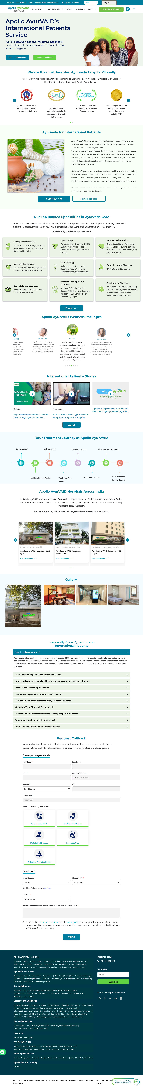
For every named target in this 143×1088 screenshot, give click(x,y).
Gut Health (44, 1029)
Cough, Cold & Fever (21, 1029)
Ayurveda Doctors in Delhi (66, 990)
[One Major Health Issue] (72, 816)
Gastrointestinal (46, 1008)
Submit (71, 937)
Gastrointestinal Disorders (119, 265)
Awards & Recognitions (22, 1058)
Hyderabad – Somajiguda (58, 967)
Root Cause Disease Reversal (65, 1046)
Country (26, 784)
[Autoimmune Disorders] (101, 289)
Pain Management (57, 1026)
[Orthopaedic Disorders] (8, 246)
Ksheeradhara (48, 976)
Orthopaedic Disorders (24, 241)
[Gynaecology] (55, 246)
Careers (59, 1058)
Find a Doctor (21, 3)
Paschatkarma (27, 979)
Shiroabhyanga (57, 979)
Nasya (66, 976)
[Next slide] (128, 100)
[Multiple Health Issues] (39, 835)
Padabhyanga (86, 976)
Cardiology (65, 1005)
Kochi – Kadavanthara (35, 964)
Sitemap (17, 1067)
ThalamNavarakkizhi (84, 979)
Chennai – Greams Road (77, 964)
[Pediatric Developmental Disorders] (55, 289)
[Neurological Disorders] (101, 246)
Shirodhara (37, 979)
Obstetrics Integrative (79, 1014)
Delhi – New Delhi (20, 964)
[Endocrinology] (55, 267)
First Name (27, 762)
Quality (71, 1058)
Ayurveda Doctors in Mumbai (24, 996)
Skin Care (17, 1026)
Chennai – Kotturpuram (39, 967)
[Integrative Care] (72, 835)
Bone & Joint (34, 1029)
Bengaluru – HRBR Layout (62, 961)
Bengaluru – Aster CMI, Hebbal (40, 961)
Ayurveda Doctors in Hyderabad (72, 993)
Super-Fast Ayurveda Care (23, 1049)
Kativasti (47, 982)
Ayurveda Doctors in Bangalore (25, 990)
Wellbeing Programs (68, 1049)
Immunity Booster (71, 1026)
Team (91, 1058)
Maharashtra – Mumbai (76, 967)
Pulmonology (41, 1017)
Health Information (54, 9)
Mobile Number (78, 773)
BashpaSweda (29, 976)
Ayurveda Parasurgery (21, 1005)
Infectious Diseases (20, 1011)
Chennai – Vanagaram (21, 967)
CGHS (30, 1037)
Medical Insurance (20, 1037)
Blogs (30, 3)
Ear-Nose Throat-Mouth (22, 1008)
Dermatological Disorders (26, 286)
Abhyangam (18, 976)
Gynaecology (67, 240)
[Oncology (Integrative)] (8, 267)
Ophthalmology (64, 1014)
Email (25, 773)
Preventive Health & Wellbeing (24, 1017)
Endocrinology (67, 262)
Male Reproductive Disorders (81, 1011)
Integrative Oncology (72, 1008)
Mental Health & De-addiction (58, 1011)
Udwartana (39, 982)
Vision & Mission (81, 1058)
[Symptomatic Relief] (39, 816)
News (65, 1058)
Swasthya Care (39, 1049)
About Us (91, 9)
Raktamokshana (69, 979)
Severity (26, 894)
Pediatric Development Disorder (59, 1017)
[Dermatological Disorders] (8, 289)
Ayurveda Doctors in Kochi (46, 990)
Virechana (17, 982)
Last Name (76, 762)
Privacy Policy (73, 922)
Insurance (10, 3)
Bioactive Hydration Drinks (39, 1026)
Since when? (77, 878)
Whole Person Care (52, 1049)
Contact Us (36, 1058)
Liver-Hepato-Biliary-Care (38, 1011)
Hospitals (68, 9)
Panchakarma (75, 976)
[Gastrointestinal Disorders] (101, 267)
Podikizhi (17, 979)
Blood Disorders (54, 1005)
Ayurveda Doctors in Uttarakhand (25, 993)
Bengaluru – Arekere (79, 961)
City (73, 784)
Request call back (89, 199)
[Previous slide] (14, 100)
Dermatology (75, 1005)
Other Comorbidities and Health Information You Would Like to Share (50, 906)
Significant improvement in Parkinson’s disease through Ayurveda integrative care (32, 411)
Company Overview (48, 1058)
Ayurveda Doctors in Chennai (49, 993)
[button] (70, 122)
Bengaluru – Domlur (21, 961)
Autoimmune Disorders (118, 283)
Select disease (28, 878)
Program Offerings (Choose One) (36, 806)
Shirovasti (46, 979)
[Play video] (32, 394)
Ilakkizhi (38, 976)
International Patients (46, 1046)
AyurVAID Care (37, 9)
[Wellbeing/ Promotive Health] (39, 854)
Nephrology (18, 1014)
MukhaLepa (58, 976)
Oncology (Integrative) (24, 263)
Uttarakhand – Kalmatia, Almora (56, 964)
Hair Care (25, 1026)
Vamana (25, 982)
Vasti (31, 982)
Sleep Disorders (77, 1017)
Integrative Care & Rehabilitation (46, 3)
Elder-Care (36, 1008)
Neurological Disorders (118, 240)
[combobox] (74, 777)
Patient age (27, 795)
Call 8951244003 (54, 199)
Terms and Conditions (49, 922)
